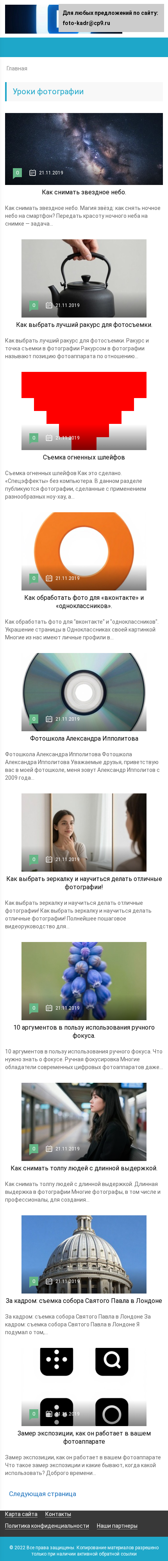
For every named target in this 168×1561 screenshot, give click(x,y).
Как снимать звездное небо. (84, 192)
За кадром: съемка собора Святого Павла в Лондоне (84, 1300)
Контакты (58, 1514)
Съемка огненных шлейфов (84, 457)
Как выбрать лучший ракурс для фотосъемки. (84, 324)
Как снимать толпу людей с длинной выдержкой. (84, 1168)
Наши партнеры (117, 1526)
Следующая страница (42, 1494)
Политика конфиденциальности (47, 1526)
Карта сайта (21, 1514)
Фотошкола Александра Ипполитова (84, 738)
